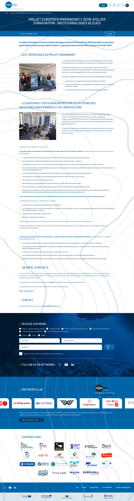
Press (84, 487)
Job (77, 487)
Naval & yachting (54, 329)
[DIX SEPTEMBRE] (44, 403)
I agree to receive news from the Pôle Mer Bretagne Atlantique (43, 354)
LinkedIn (51, 282)
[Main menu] (127, 5)
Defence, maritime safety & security (33, 329)
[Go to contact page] (114, 5)
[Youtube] (66, 364)
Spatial (43, 335)
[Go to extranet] (123, 5)
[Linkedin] (72, 364)
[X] (59, 364)
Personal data (107, 487)
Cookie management (123, 487)
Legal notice (94, 487)
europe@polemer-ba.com (51, 306)
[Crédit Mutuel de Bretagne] (112, 403)
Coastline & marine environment (32, 331)
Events (24, 335)
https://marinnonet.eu (26, 291)
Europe (34, 335)
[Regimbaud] (89, 403)
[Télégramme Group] (22, 403)
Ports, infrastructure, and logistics (58, 331)
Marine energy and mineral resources (76, 329)
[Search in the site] (110, 5)
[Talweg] (67, 403)
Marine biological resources (101, 329)
